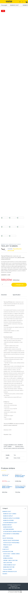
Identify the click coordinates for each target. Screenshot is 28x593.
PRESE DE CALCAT (7, 544)
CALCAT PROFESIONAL (8, 538)
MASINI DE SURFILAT (8, 516)
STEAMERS (5, 547)
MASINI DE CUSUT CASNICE (15, 244)
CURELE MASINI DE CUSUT (9, 564)
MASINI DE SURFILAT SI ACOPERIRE (11, 518)
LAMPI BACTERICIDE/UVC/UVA (10, 571)
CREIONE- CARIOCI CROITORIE (10, 560)
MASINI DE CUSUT (14, 5)
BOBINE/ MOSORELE (8, 558)
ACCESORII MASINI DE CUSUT (10, 522)
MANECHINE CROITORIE (8, 567)
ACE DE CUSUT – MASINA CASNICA (11, 553)
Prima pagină (4, 5)
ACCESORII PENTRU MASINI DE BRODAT (12, 531)
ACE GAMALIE (6, 556)
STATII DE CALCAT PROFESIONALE (11, 542)
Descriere (4, 294)
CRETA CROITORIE (7, 562)
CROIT (4, 536)
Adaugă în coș (19, 284)
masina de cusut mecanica (18, 448)
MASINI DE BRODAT (7, 524)
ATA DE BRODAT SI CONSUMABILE (11, 533)
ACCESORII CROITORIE (8, 551)
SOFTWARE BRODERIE (8, 529)
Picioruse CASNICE (7, 569)
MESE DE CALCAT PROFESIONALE (11, 540)
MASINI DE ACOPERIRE (8, 520)
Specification (16, 294)
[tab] (4, 295)
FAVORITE (5, 573)
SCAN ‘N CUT (6, 549)
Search (20, 1)
